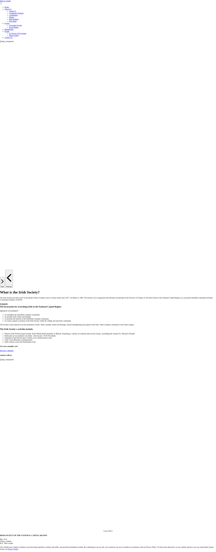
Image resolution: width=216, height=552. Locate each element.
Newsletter (13, 21)
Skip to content (5, 1)
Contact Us (8, 37)
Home (6, 7)
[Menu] (1, 3)
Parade (6, 31)
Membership (8, 29)
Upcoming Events (15, 25)
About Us (7, 9)
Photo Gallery (14, 35)
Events (6, 23)
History (11, 17)
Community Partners (16, 13)
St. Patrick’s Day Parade (17, 33)
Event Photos (13, 27)
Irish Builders (14, 19)
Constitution (13, 15)
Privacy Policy (13, 549)
